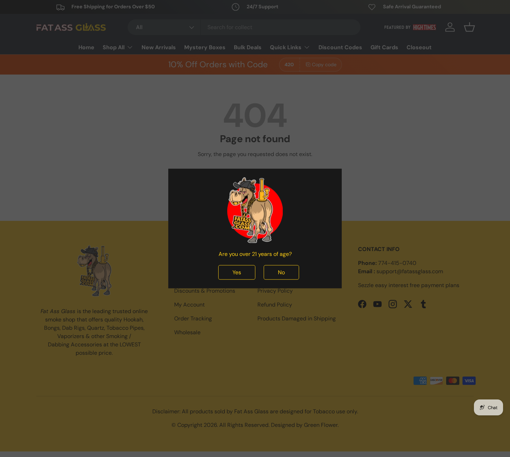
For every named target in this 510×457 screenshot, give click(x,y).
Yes (236, 272)
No (281, 272)
